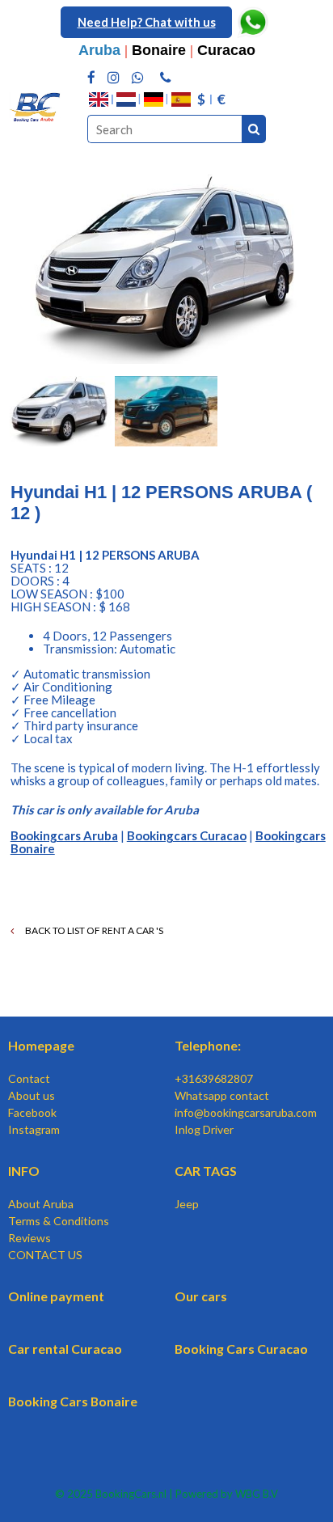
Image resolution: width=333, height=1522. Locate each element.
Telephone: (208, 1045)
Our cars (201, 1296)
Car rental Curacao (65, 1348)
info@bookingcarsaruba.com (246, 1112)
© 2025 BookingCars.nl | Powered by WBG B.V (166, 1493)
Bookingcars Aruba (64, 835)
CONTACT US (45, 1255)
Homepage (41, 1045)
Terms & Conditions (58, 1221)
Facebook (32, 1112)
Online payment (56, 1296)
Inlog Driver (204, 1129)
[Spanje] (181, 99)
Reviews (29, 1238)
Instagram (34, 1129)
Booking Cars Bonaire (72, 1401)
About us (31, 1095)
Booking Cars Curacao (241, 1348)
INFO (24, 1170)
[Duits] (153, 99)
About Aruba (41, 1204)
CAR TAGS (206, 1170)
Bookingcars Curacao (187, 835)
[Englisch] (98, 99)
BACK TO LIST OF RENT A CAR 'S (93, 930)
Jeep (187, 1204)
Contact (29, 1078)
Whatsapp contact (222, 1095)
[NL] (126, 99)
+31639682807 (214, 1078)
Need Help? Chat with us (147, 22)
